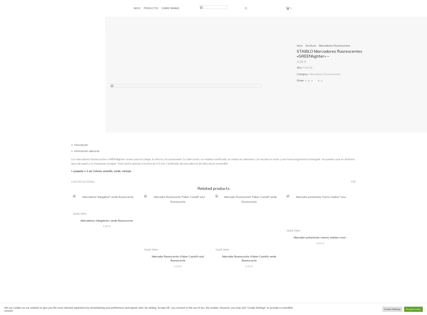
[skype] (321, 80)
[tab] (81, 144)
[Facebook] (308, 80)
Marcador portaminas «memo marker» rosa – (320, 237)
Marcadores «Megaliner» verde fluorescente (107, 220)
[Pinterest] (311, 80)
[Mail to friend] (315, 80)
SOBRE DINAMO (170, 8)
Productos (151, 8)
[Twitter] (305, 80)
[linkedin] (318, 80)
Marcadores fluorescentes (334, 45)
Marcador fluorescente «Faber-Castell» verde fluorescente (249, 258)
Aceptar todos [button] (413, 309)
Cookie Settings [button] (392, 309)
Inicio (137, 8)
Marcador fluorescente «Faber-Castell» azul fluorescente (178, 258)
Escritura (311, 45)
